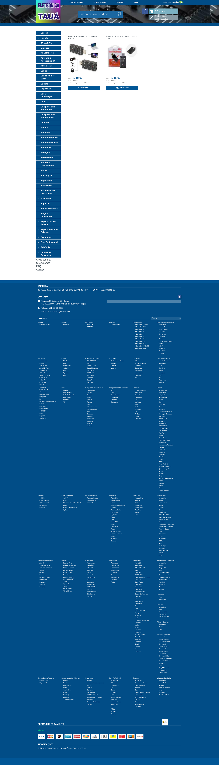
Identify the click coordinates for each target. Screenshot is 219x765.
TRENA (161, 553)
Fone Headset (140, 610)
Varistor (89, 426)
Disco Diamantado (165, 517)
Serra (160, 543)
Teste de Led (163, 550)
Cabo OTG (138, 579)
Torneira (161, 382)
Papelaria (45, 203)
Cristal (89, 397)
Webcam (138, 651)
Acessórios (162, 324)
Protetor (66, 697)
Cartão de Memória (141, 594)
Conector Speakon (165, 658)
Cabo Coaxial (163, 329)
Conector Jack (163, 646)
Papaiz (113, 365)
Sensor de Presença (166, 478)
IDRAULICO (46, 43)
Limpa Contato (44, 577)
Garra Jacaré (163, 438)
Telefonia (45, 247)
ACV (136, 361)
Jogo (136, 404)
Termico (66, 581)
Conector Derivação (165, 411)
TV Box (161, 353)
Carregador (115, 570)
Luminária (90, 582)
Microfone (138, 622)
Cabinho (42, 498)
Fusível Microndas (69, 565)
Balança (161, 685)
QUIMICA (42, 411)
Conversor (162, 334)
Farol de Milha (44, 394)
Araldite (66, 390)
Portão (137, 407)
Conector (162, 331)
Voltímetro (42, 418)
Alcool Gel (162, 683)
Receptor (162, 348)
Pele (160, 587)
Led (88, 404)
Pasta (113, 524)
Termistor (90, 421)
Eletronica (46, 147)
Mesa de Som (116, 702)
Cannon (90, 382)
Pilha (160, 629)
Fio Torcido (43, 505)
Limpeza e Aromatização (47, 401)
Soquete (90, 414)
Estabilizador (163, 423)
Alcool (41, 563)
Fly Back (114, 515)
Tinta (136, 649)
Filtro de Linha (163, 428)
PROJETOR (91, 587)
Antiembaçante (44, 565)
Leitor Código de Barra (142, 620)
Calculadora (115, 565)
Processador (43, 408)
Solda (113, 536)
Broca (161, 505)
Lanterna (162, 452)
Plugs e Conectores (46, 215)
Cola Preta (67, 397)
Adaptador (162, 395)
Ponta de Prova (116, 534)
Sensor (89, 704)
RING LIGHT (91, 591)
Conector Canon (164, 641)
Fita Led (90, 568)
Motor (161, 597)
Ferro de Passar (92, 498)
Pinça (113, 529)
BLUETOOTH (91, 361)
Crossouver (43, 392)
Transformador (164, 490)
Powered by (173, 2)
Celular (137, 699)
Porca (137, 512)
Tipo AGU (66, 584)
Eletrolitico (138, 368)
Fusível (44, 170)
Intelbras (138, 402)
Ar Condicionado (140, 363)
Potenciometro (92, 409)
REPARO (90, 327)
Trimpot (89, 423)
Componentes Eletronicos (48, 108)
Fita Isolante (163, 430)
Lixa (160, 375)
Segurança (46, 237)
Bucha (137, 503)
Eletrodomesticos (50, 142)
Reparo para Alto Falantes (49, 231)
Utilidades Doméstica (46, 253)
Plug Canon (163, 670)
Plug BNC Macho (164, 668)
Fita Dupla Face (164, 616)
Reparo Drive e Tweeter (48, 222)
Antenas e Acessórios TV (48, 59)
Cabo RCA (43, 377)
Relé (41, 413)
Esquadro (162, 522)
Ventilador (90, 503)
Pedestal (162, 584)
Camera (90, 690)
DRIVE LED (163, 419)
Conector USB (163, 661)
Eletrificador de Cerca (94, 697)
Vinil (64, 402)
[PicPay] (41, 733)
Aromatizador (115, 324)
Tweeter (113, 714)
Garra (65, 692)
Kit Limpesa (43, 575)
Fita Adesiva (163, 612)
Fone (113, 575)
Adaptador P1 (140, 331)
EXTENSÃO (163, 426)
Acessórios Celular (141, 683)
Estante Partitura (164, 577)
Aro (112, 687)
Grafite (41, 570)
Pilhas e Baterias (49, 208)
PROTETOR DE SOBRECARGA (68, 578)
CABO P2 (90, 373)
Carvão (161, 507)
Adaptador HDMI (140, 327)
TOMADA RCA (163, 672)
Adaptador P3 (140, 339)
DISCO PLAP (163, 519)
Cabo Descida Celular (142, 692)
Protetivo (42, 582)
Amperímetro (163, 503)
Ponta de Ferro (116, 531)
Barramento (163, 397)
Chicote (42, 385)
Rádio (113, 709)
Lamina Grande (68, 568)
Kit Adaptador (139, 704)
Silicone (66, 399)
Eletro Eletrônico (49, 137)
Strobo (89, 596)
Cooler (89, 395)
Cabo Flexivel (44, 503)
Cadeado (45, 84)
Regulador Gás (164, 695)
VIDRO (65, 586)
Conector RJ (139, 601)
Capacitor (46, 88)
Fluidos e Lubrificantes (47, 164)
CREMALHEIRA (92, 695)
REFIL (161, 541)
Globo (89, 572)
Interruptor (162, 442)
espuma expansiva (45, 568)
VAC (136, 377)
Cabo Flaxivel (44, 500)
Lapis (160, 531)
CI (111, 390)
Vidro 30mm (67, 591)
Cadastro (164, 19)
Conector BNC (163, 639)
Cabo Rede (139, 582)
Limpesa (45, 48)
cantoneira (138, 505)
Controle (45, 122)
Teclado (137, 646)
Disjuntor (162, 416)
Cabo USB (138, 587)
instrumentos (163, 579)
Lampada (42, 396)
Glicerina (90, 570)
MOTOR (90, 699)
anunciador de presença (95, 683)
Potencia (42, 406)
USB (64, 375)
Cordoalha (66, 690)
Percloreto (114, 526)
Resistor (45, 38)
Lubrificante (43, 579)
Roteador (138, 641)
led (40, 399)
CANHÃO (90, 565)
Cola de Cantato (69, 395)
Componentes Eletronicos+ (48, 116)
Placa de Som (140, 634)
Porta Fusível (163, 464)
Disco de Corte (164, 515)
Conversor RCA (44, 389)
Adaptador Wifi (140, 568)
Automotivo (47, 66)
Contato (120, 2)
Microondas (139, 373)
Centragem (67, 685)
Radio (65, 505)
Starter (161, 481)
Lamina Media (68, 570)
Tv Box (137, 414)
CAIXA (65, 498)
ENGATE (90, 324)
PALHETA (162, 582)
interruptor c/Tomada (166, 445)
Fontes (161, 343)
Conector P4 (163, 649)
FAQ (136, 2)
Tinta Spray (163, 380)
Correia (113, 507)
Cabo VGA (91, 377)
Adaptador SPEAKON (142, 346)
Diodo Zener (115, 395)
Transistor (114, 402)
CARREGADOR (140, 697)
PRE (112, 706)
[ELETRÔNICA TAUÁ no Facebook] (145, 11)
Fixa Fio (161, 433)
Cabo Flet (138, 572)
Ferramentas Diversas (166, 524)
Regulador (114, 397)
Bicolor (65, 361)
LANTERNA (91, 577)
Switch (137, 644)
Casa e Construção (47, 95)
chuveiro (161, 370)
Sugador (114, 538)
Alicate (161, 500)
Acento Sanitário (164, 361)
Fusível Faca (67, 563)
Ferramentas (47, 157)
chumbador (139, 507)
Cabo (65, 363)
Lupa (113, 519)
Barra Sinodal (115, 500)
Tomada (161, 485)
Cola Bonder (67, 392)
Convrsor (162, 336)
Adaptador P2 (140, 336)
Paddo (113, 363)
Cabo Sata (138, 584)
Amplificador (115, 685)
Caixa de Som (140, 591)
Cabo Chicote (44, 373)
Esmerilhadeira (44, 324)
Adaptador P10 (140, 334)
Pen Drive (138, 632)
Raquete (162, 692)
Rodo (160, 377)
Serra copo (162, 546)
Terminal (90, 416)
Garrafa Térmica (164, 687)
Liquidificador (91, 500)
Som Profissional (49, 242)
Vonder (113, 368)
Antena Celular (140, 685)
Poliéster (138, 375)
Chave (89, 392)
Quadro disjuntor (164, 469)
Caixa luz (162, 404)
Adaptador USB (140, 348)
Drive (136, 608)
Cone (65, 687)
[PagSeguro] (165, 722)
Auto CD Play (44, 368)
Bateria (161, 627)
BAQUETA (162, 568)
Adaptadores (47, 53)
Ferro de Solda (116, 510)
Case (136, 599)
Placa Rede (139, 637)
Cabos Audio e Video (48, 77)
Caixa (161, 365)
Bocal (161, 399)
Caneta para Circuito (118, 505)
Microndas (46, 198)
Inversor (161, 447)
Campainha (115, 568)
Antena (42, 363)
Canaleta (162, 368)
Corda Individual (164, 572)
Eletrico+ (45, 132)
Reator (161, 471)
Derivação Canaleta (165, 414)
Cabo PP (66, 368)
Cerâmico (138, 365)
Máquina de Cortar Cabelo (72, 503)
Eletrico (44, 127)
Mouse (137, 627)
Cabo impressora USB (142, 577)
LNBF (161, 346)
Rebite (137, 515)
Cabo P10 (90, 370)
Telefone (138, 706)
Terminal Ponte (68, 699)
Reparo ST (43, 683)
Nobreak (138, 630)
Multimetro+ (163, 534)
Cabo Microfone (92, 368)
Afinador (161, 565)
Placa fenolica (92, 407)
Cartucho (138, 596)
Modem (137, 625)
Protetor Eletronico (165, 466)
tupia (160, 555)
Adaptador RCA (140, 343)
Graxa (41, 572)
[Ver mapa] (81, 304)
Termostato (162, 599)
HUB (136, 618)
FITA (160, 609)
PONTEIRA (162, 538)
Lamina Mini (67, 572)
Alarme (89, 680)
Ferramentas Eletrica (166, 526)
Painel (161, 459)
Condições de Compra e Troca (73, 748)
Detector (114, 572)
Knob (160, 665)
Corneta (114, 692)
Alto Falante (115, 683)
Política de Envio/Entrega (48, 748)
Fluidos (89, 399)
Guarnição (66, 695)
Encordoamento (164, 575)
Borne (113, 503)
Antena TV (162, 327)
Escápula (162, 373)
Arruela (137, 500)
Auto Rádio (43, 370)
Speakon (66, 373)
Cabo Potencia (44, 375)
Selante (42, 584)
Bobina (65, 680)
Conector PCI (163, 651)
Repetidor (162, 351)
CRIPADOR (162, 512)
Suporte (42, 416)
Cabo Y (42, 380)
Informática (46, 185)
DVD (136, 399)
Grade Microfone (116, 697)
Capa (160, 570)
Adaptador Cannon (141, 324)
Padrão (161, 457)
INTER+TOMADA (164, 440)
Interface (114, 699)
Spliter (65, 510)
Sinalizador (91, 594)
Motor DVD (114, 522)
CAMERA (42, 382)
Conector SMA (164, 656)
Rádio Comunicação (70, 507)
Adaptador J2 (139, 329)
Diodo (113, 392)
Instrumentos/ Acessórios (48, 192)
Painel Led (91, 584)
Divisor (161, 339)
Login (157, 19)
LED (88, 579)
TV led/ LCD (139, 419)
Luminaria (162, 454)
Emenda (161, 421)
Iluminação (46, 175)
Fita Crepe (162, 614)
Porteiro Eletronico (93, 702)
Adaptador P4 (140, 341)
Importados (46, 180)
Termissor (90, 419)
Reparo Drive (43, 680)
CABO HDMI (91, 365)
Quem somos (100, 2)
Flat (64, 370)
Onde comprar (76, 2)
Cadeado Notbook (117, 361)
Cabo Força (67, 365)
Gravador (138, 615)
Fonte (113, 517)
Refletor (161, 473)
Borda (65, 683)
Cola (43, 101)
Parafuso (138, 510)
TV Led (137, 416)
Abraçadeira (163, 390)
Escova (44, 33)
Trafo (160, 488)
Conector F (162, 644)
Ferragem (45, 152)
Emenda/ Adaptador (166, 341)
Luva (160, 690)
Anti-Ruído (43, 365)
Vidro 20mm (67, 588)
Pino (160, 461)
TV (136, 411)
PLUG (41, 404)
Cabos (44, 71)
